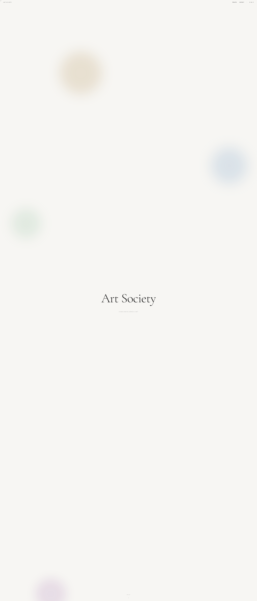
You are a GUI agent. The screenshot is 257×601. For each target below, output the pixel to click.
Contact (241, 2)
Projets (234, 2)
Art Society (7, 2)
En (251, 2)
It (253, 2)
